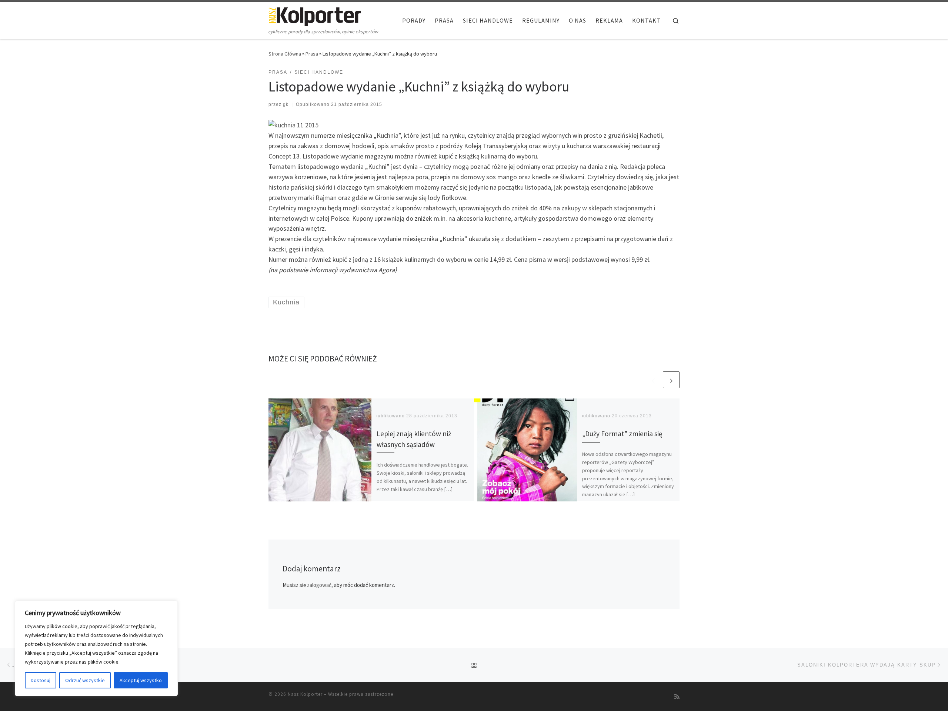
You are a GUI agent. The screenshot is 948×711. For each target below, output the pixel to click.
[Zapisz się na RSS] (677, 696)
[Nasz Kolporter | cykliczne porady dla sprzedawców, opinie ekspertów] (314, 15)
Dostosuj (40, 680)
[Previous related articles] (653, 379)
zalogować (319, 584)
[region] (96, 648)
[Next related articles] (671, 379)
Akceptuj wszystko (141, 680)
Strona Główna (284, 53)
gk (285, 104)
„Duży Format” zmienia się (622, 434)
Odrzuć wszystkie (85, 680)
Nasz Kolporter (305, 694)
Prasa (312, 53)
